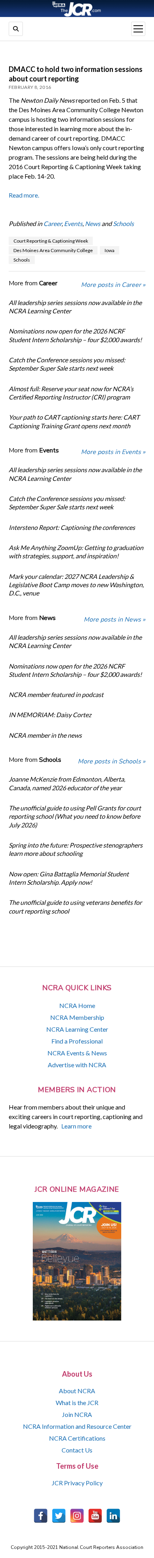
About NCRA (77, 1390)
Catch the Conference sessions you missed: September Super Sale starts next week (67, 364)
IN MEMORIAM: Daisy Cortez (50, 714)
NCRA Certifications (77, 1438)
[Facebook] (41, 1516)
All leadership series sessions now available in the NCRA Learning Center (75, 307)
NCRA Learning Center (77, 1029)
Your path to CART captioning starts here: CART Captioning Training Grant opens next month (74, 421)
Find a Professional (77, 1041)
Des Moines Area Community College (53, 250)
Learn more (76, 1126)
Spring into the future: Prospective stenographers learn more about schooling (76, 849)
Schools (123, 223)
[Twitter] (59, 1516)
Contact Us (77, 1450)
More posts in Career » (113, 285)
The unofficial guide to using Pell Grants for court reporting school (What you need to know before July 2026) (75, 816)
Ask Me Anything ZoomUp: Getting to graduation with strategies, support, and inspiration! (76, 552)
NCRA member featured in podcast (56, 694)
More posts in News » (114, 619)
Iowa (110, 250)
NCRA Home (77, 1005)
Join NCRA (77, 1414)
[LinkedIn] (113, 1516)
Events (73, 223)
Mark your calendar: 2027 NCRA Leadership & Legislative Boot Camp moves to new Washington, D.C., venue (76, 585)
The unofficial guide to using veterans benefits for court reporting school (75, 906)
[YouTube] (95, 1516)
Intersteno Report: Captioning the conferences (72, 527)
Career (52, 223)
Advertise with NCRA (77, 1064)
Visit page (77, 8)
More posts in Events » (113, 452)
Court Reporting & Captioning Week (50, 241)
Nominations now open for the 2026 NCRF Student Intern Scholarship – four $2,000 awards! (75, 335)
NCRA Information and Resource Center (77, 1426)
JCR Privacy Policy (77, 1482)
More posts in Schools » (111, 761)
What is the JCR (77, 1402)
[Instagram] (77, 1516)
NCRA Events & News (77, 1053)
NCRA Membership (77, 1017)
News (92, 223)
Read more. (24, 195)
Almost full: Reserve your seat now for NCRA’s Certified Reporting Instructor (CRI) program (71, 393)
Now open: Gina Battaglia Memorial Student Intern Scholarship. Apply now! (69, 878)
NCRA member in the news (45, 735)
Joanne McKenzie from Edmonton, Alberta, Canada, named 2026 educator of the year (67, 783)
